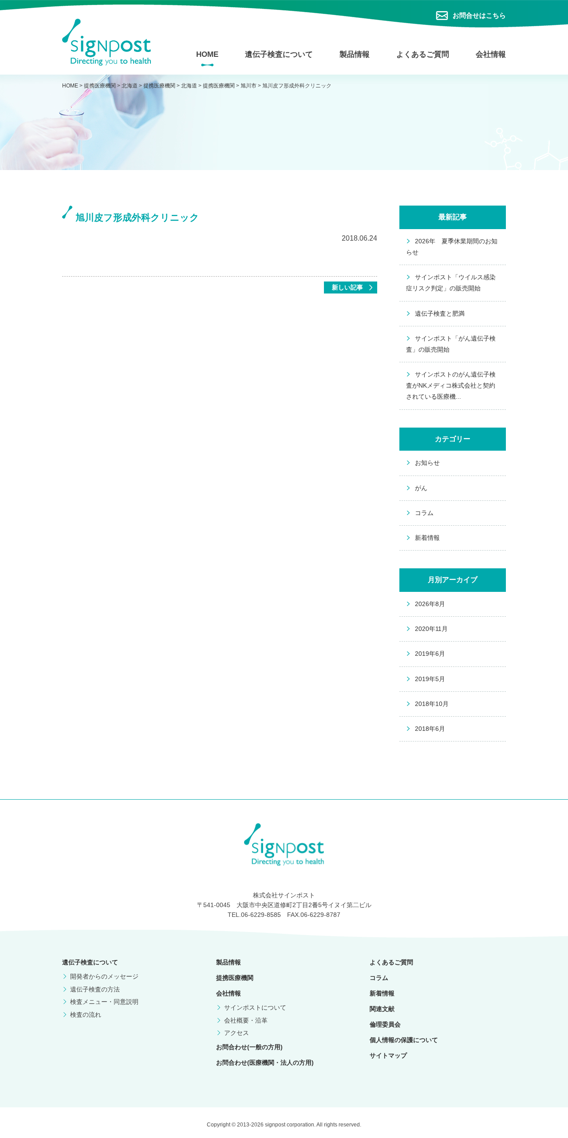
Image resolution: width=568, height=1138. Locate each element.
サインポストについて (255, 1007)
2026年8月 (430, 603)
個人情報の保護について (404, 1039)
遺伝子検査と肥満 (440, 313)
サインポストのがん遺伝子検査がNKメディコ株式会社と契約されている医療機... (451, 385)
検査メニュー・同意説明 (104, 1001)
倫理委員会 (385, 1024)
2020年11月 (431, 628)
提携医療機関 (234, 977)
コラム (424, 512)
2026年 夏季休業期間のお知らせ (451, 247)
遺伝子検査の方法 (95, 989)
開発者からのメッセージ (104, 976)
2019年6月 (430, 653)
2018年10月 (432, 703)
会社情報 (491, 54)
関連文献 (382, 1008)
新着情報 (427, 537)
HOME (207, 54)
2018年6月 (430, 728)
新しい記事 (347, 287)
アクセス (236, 1032)
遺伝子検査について (279, 54)
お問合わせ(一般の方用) (249, 1047)
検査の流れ (85, 1014)
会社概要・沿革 (246, 1020)
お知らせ (427, 462)
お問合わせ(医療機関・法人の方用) (265, 1062)
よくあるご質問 (422, 54)
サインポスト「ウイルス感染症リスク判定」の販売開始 (451, 283)
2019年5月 (430, 678)
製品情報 (354, 54)
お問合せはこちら (479, 15)
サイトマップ (388, 1055)
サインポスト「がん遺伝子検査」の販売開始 (451, 344)
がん (421, 488)
